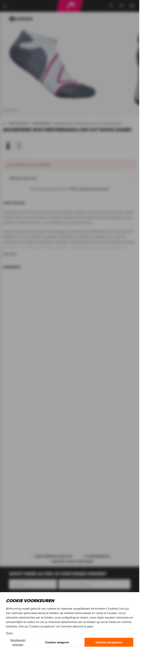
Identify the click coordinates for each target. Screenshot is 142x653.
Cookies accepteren (109, 642)
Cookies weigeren (57, 642)
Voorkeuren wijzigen (18, 642)
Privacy (9, 633)
